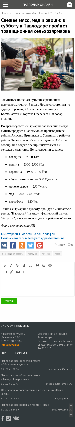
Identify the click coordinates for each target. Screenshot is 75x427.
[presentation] (4, 265)
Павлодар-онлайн (38, 5)
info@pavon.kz (10, 344)
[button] (5, 266)
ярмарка (46, 253)
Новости (6, 13)
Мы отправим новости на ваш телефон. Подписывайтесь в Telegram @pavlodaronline (32, 236)
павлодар (32, 253)
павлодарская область (12, 253)
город (57, 253)
